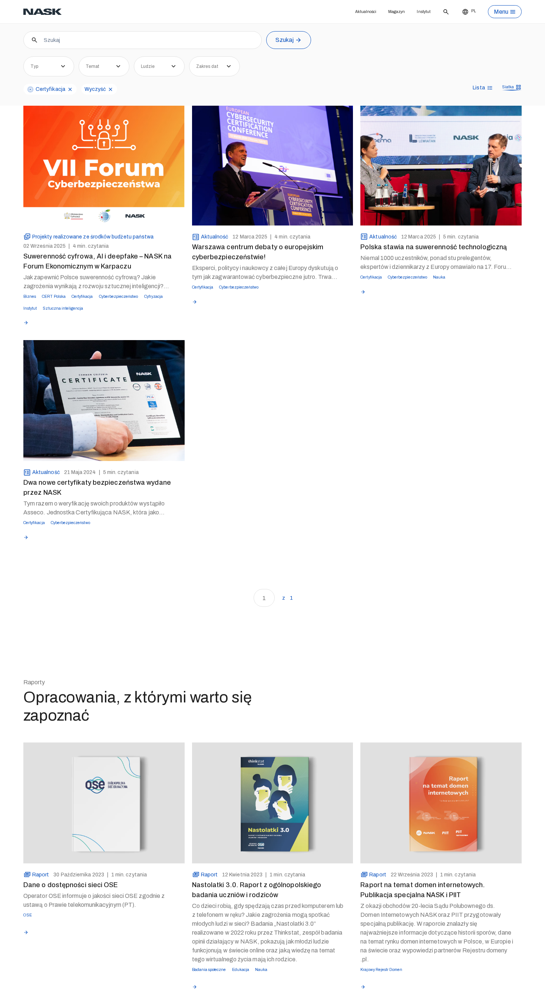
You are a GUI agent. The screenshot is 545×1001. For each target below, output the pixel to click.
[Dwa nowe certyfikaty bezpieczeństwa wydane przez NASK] (104, 413)
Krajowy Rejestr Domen (388, 985)
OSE (28, 930)
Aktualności (348, 11)
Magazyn (386, 11)
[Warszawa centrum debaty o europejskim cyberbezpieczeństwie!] (272, 173)
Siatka (505, 98)
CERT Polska (62, 306)
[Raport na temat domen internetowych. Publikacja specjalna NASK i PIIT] (441, 817)
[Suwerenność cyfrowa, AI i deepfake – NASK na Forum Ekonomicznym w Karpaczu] (104, 173)
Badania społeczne (215, 985)
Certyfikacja (99, 306)
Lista (474, 98)
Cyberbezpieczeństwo (147, 306)
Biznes (31, 306)
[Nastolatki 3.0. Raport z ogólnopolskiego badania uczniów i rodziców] (272, 817)
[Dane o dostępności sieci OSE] (104, 817)
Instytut (419, 11)
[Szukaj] (444, 12)
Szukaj (284, 50)
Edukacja (255, 985)
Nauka (464, 287)
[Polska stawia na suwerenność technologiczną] (441, 173)
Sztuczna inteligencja (107, 320)
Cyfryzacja (36, 320)
